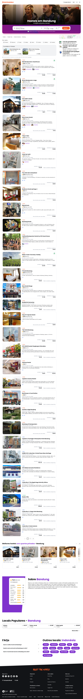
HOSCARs (49, 684)
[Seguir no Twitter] (6, 676)
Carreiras (67, 681)
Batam (60, 648)
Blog (48, 678)
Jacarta (46, 644)
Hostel (24, 60)
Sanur (45, 648)
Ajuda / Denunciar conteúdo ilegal (36, 690)
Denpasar (62, 644)
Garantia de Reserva (51, 681)
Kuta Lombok (55, 651)
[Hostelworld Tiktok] (17, 676)
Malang (72, 651)
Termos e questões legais (22, 696)
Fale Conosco (32, 687)
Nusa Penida (75, 648)
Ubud (69, 644)
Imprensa (67, 678)
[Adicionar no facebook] (3, 676)
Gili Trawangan (47, 655)
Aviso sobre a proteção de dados (8, 696)
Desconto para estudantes (53, 690)
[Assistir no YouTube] (11, 676)
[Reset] (41, 28)
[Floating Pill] (25, 538)
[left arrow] (76, 544)
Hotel (23, 451)
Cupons (30, 696)
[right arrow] (79, 544)
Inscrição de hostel (69, 687)
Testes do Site (40, 696)
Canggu (67, 648)
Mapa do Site (47, 696)
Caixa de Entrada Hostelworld (71, 693)
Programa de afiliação (69, 690)
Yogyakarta (54, 644)
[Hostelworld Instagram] (8, 676)
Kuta (75, 644)
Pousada (24, 495)
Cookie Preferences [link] (55, 696)
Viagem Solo (50, 687)
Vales (35, 696)
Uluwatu (46, 651)
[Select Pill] (77, 2)
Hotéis (31, 678)
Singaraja (52, 648)
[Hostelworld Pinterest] (14, 676)
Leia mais (29, 57)
